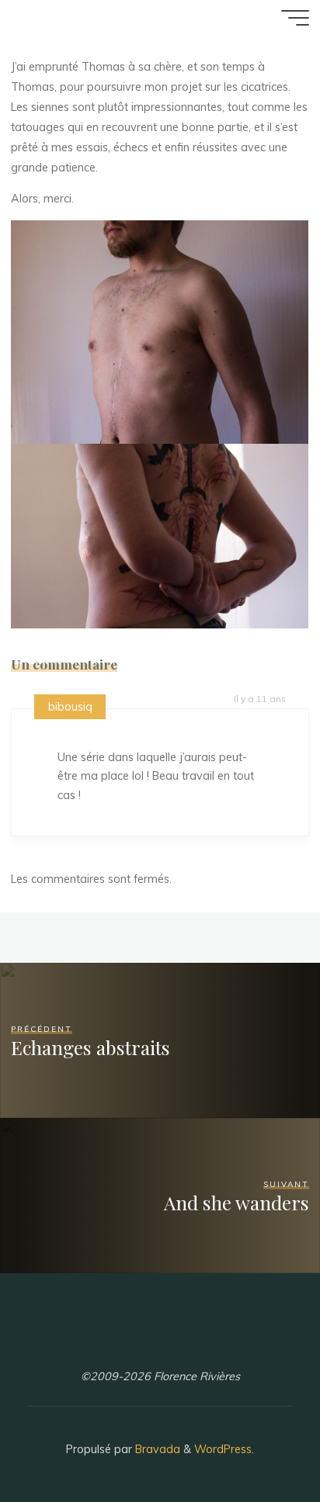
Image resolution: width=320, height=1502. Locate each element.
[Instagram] (134, 1340)
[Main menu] (295, 18)
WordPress (223, 1449)
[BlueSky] (186, 1340)
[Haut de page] (259, 1441)
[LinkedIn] (160, 1340)
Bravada (156, 1449)
